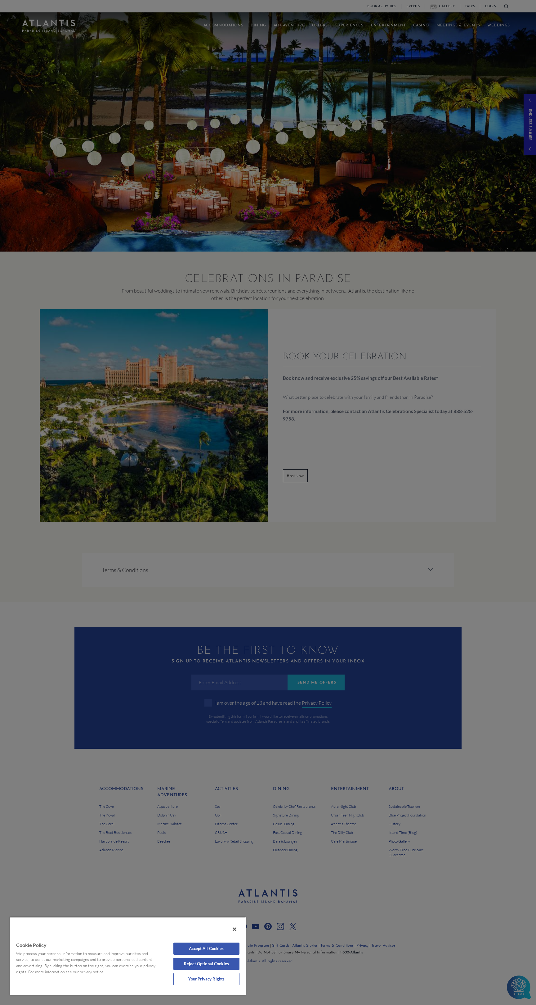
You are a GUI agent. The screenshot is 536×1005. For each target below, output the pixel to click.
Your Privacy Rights (206, 978)
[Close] (234, 929)
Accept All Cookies (206, 948)
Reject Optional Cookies (206, 963)
